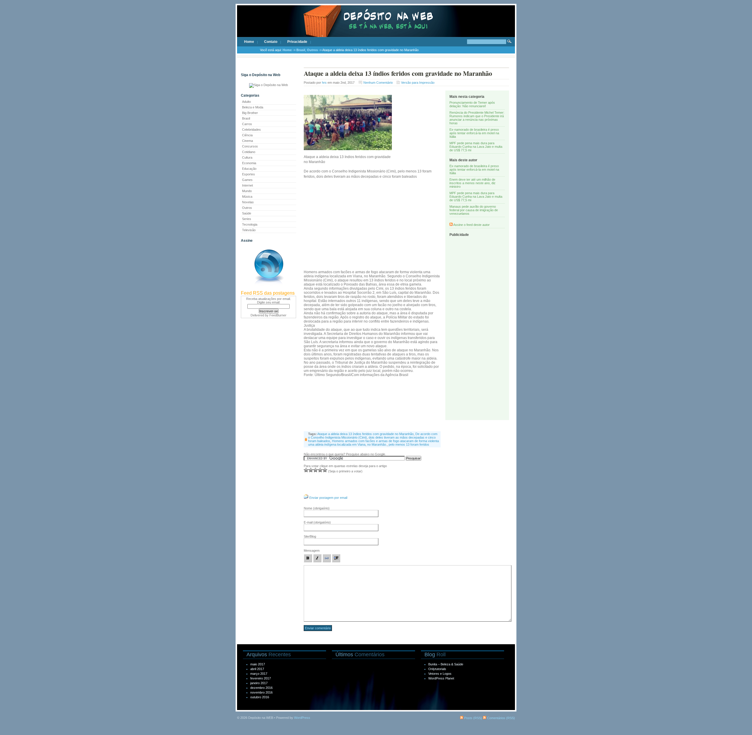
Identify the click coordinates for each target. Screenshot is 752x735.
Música (247, 196)
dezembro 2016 (261, 687)
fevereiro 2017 (260, 678)
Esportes (248, 174)
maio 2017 (257, 664)
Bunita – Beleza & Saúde (445, 664)
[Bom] (315, 470)
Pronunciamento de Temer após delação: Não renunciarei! (472, 104)
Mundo (247, 191)
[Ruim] (306, 470)
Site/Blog (310, 536)
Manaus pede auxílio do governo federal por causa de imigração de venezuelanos (473, 210)
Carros (247, 124)
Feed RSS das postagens (268, 293)
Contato (270, 42)
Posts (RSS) (472, 718)
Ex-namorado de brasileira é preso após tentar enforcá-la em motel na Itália (474, 133)
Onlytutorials (437, 669)
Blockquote (336, 558)
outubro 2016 (259, 697)
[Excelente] (325, 470)
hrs (324, 82)
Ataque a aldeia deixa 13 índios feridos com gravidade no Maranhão (365, 434)
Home (249, 42)
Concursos (250, 146)
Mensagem (312, 550)
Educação (249, 168)
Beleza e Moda (252, 107)
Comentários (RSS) (500, 718)
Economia (249, 163)
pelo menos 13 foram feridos (409, 444)
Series (246, 219)
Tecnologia (249, 224)
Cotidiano (248, 152)
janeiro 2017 (259, 683)
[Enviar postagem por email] (306, 497)
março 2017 (258, 673)
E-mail (317, 522)
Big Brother (250, 113)
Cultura (247, 157)
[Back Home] (376, 26)
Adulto (246, 101)
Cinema (247, 140)
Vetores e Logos (439, 673)
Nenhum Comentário (378, 82)
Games (247, 180)
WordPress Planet (441, 678)
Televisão (249, 230)
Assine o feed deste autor (471, 224)
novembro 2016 (261, 692)
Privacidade (297, 42)
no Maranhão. (377, 444)
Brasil (300, 50)
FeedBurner (277, 315)
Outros (312, 50)
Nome (317, 508)
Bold (308, 558)
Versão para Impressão (417, 82)
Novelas (248, 202)
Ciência (247, 135)
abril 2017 (257, 669)
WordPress (302, 717)
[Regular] (310, 470)
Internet (247, 185)
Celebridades (251, 129)
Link (327, 558)
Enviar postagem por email (328, 497)
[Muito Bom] (320, 470)
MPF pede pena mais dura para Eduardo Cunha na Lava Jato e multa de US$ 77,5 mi (475, 146)
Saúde (246, 213)
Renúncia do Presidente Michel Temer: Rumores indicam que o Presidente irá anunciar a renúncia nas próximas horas (476, 118)
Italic (317, 558)
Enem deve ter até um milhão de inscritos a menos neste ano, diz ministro (472, 183)
